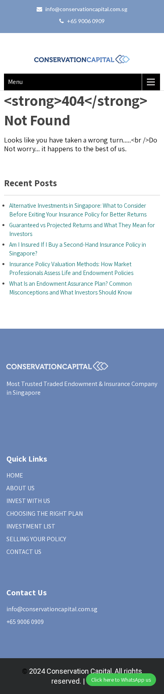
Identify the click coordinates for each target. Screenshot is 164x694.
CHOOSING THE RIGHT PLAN (44, 513)
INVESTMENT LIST (30, 526)
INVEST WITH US (28, 501)
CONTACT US (23, 552)
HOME (14, 475)
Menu (15, 82)
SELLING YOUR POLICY (36, 539)
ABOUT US (20, 488)
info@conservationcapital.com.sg (86, 9)
